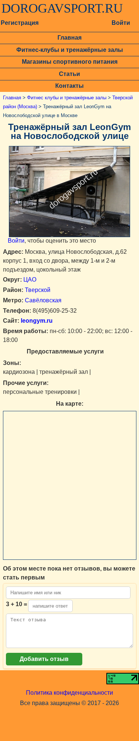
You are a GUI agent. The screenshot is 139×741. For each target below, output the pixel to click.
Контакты (69, 86)
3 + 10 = (16, 604)
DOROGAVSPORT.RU (62, 8)
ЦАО (29, 279)
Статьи (69, 74)
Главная (69, 37)
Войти (121, 23)
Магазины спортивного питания (70, 62)
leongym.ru (36, 321)
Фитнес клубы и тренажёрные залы (66, 97)
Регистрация (20, 23)
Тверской (37, 290)
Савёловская (43, 300)
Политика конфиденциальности (69, 693)
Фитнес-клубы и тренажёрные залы (69, 50)
